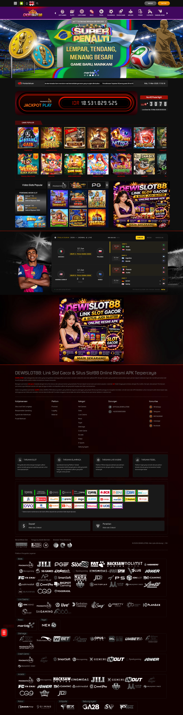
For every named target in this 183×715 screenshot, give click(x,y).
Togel (101, 15)
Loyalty (54, 410)
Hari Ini (140, 237)
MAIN (30, 138)
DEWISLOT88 (19, 378)
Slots (72, 15)
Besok (149, 237)
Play (47, 105)
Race (91, 15)
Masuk (150, 3)
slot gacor (31, 384)
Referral (54, 414)
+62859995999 (119, 411)
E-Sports (150, 15)
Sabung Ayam (160, 15)
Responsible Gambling (23, 410)
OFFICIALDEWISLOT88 (121, 407)
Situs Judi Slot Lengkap (23, 406)
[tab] (59, 185)
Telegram (157, 411)
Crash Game (121, 15)
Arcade (130, 15)
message (157, 421)
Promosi (55, 406)
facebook (157, 425)
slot (114, 384)
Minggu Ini (159, 237)
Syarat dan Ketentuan (23, 414)
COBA (61, 196)
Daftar (163, 3)
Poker (140, 15)
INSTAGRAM (158, 416)
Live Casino (82, 15)
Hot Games (62, 15)
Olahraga (111, 15)
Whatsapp (157, 407)
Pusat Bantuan (20, 418)
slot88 (37, 390)
